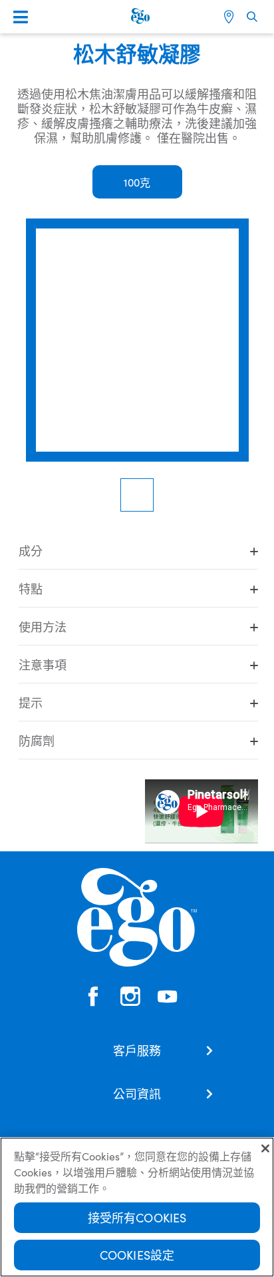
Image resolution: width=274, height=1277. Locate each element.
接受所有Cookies (137, 1217)
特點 (31, 588)
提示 (31, 702)
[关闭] (265, 1148)
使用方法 (43, 626)
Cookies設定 (137, 1254)
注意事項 (43, 664)
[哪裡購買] (230, 16)
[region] (137, 1207)
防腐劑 (37, 740)
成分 (31, 550)
